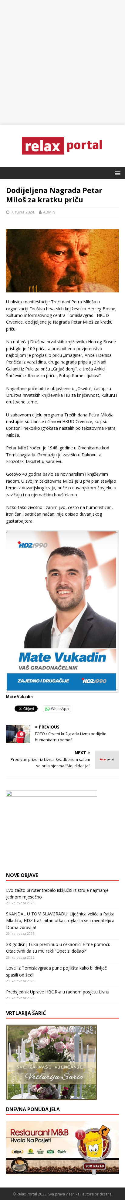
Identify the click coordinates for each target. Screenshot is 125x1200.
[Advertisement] (62, 62)
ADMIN (49, 212)
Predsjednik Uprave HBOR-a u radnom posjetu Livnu (57, 992)
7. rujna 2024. (23, 212)
